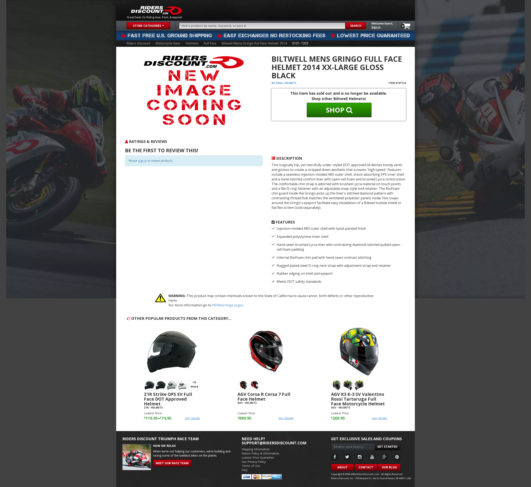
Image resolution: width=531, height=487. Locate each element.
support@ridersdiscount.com (274, 442)
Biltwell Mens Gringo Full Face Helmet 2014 (254, 43)
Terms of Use (251, 466)
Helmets (192, 43)
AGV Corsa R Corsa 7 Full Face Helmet (263, 396)
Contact (366, 467)
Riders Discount (138, 43)
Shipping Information (256, 449)
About (342, 467)
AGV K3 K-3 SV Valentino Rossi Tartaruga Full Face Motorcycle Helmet (358, 399)
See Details (192, 418)
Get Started (387, 446)
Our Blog (389, 467)
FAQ (244, 470)
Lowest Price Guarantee (258, 457)
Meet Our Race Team (172, 463)
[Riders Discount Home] (156, 10)
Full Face (210, 43)
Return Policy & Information (260, 453)
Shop (336, 110)
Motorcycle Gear (168, 43)
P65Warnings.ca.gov (228, 305)
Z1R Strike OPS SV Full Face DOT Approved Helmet (168, 399)
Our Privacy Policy (254, 462)
